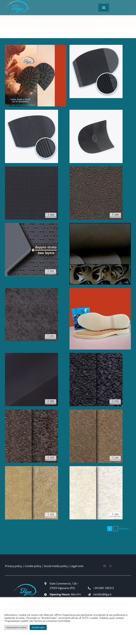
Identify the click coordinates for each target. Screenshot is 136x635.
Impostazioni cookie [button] (16, 627)
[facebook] (104, 566)
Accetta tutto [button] (38, 627)
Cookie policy (33, 566)
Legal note (76, 566)
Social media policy (56, 566)
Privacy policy (13, 566)
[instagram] (110, 566)
